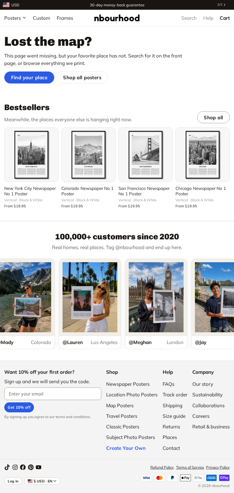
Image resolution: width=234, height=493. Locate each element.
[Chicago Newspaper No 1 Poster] (202, 155)
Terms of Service (190, 467)
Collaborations (208, 405)
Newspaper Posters (128, 384)
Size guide (174, 416)
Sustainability (207, 394)
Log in (13, 481)
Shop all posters (82, 77)
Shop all (213, 117)
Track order (175, 394)
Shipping (172, 405)
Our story (202, 384)
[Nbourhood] (117, 17)
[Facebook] (23, 467)
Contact (171, 448)
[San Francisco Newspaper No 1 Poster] (145, 155)
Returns (171, 427)
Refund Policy (162, 467)
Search (189, 18)
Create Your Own (126, 448)
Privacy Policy (218, 467)
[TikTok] (7, 467)
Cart (225, 18)
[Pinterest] (31, 467)
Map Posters (120, 405)
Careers (200, 416)
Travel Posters (121, 416)
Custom (41, 18)
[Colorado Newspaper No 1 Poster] (88, 155)
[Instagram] (15, 467)
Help (208, 18)
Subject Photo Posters (130, 437)
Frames (65, 18)
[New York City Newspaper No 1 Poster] (31, 155)
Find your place (29, 77)
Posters (12, 18)
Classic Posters (122, 427)
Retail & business (211, 427)
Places (170, 437)
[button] (31, 174)
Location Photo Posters (132, 394)
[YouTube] (38, 467)
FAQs (168, 384)
